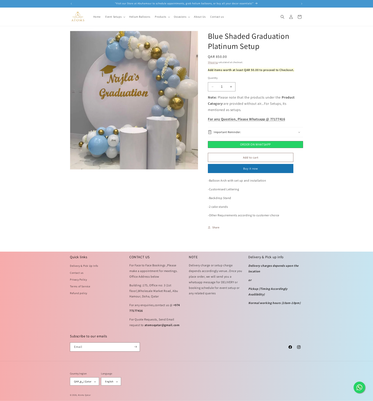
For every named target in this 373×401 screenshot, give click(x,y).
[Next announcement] (301, 3)
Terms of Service (80, 286)
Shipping (213, 62)
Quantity (213, 78)
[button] (115, 17)
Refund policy (78, 293)
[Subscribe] (135, 346)
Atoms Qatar (84, 395)
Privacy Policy (78, 279)
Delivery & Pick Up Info (84, 266)
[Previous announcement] (71, 3)
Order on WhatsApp (255, 144)
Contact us (77, 273)
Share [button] (216, 227)
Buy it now (250, 168)
